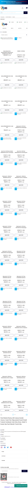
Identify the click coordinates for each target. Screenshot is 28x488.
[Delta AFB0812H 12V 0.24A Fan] (7, 93)
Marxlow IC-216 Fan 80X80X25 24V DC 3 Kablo (7, 402)
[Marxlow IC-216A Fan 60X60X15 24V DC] (21, 394)
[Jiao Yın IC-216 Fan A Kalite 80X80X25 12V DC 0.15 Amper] (7, 143)
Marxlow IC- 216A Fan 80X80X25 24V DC (7, 177)
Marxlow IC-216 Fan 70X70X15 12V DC (21, 202)
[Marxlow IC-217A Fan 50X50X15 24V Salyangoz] (21, 118)
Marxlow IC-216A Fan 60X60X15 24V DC (21, 402)
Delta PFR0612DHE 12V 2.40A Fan (7, 127)
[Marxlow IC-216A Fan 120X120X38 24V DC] (21, 344)
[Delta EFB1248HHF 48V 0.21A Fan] (21, 93)
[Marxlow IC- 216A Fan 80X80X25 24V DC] (7, 169)
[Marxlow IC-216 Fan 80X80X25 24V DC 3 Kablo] (7, 394)
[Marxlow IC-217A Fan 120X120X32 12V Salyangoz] (7, 244)
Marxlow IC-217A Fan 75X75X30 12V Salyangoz (21, 227)
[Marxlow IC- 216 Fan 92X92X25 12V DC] (7, 194)
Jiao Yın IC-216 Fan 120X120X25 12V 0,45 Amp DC (21, 152)
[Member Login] (22, 8)
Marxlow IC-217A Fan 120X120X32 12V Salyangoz (7, 252)
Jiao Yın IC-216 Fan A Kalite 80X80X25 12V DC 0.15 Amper (7, 152)
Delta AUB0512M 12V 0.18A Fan (21, 77)
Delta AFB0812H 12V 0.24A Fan (7, 102)
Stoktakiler (4, 32)
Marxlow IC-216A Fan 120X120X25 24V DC (21, 377)
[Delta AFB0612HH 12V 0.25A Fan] (7, 68)
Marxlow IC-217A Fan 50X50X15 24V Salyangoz (21, 127)
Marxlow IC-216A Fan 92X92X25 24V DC (7, 327)
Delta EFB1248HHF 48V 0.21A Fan (21, 102)
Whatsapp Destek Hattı (21, 485)
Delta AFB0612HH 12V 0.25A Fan (7, 77)
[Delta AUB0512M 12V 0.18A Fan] (21, 68)
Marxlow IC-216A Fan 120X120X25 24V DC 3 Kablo (7, 377)
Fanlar (13, 17)
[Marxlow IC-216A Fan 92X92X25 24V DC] (7, 319)
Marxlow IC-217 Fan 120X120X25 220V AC (21, 302)
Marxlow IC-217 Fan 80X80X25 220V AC (7, 277)
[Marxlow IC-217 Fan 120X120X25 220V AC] (21, 294)
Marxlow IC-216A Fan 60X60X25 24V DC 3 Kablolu (21, 327)
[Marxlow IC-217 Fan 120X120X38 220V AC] (7, 294)
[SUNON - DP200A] (21, 43)
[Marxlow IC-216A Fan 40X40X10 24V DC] (7, 344)
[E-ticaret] (14, 487)
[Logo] (5, 8)
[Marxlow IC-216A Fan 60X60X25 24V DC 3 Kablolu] (21, 319)
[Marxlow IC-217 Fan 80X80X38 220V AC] (21, 244)
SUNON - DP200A (21, 51)
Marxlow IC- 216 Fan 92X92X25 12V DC (7, 202)
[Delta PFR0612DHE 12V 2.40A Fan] (7, 118)
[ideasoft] (7, 487)
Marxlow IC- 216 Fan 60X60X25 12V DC (7, 227)
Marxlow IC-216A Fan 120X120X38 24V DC (21, 352)
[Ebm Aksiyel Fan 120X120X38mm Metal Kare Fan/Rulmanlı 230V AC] (7, 43)
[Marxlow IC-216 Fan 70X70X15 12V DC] (21, 194)
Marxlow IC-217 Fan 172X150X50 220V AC (21, 277)
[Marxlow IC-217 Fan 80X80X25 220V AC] (7, 269)
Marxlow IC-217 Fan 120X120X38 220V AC (7, 302)
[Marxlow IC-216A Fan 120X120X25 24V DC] (21, 369)
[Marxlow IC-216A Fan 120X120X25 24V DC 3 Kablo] (7, 369)
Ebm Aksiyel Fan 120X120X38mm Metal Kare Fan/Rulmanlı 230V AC (7, 52)
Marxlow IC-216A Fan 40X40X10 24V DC (7, 352)
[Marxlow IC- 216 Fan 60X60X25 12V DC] (7, 219)
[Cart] (26, 8)
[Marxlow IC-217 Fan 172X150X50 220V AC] (21, 269)
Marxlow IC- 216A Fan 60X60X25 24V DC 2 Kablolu (21, 177)
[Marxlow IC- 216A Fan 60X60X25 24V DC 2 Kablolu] (21, 169)
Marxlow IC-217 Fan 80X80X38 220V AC (21, 252)
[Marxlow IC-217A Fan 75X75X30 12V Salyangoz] (21, 219)
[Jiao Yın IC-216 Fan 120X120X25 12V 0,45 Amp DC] (21, 143)
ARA (25, 12)
